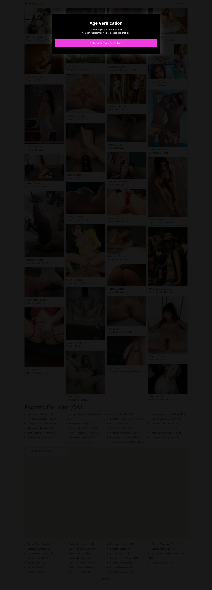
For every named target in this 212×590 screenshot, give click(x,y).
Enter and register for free (106, 43)
